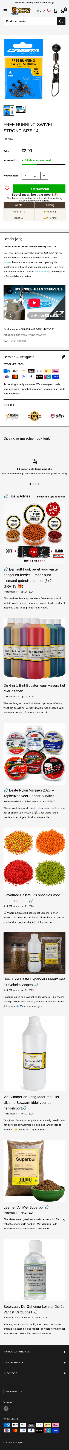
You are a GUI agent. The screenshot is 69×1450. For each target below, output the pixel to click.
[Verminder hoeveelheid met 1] (25, 175)
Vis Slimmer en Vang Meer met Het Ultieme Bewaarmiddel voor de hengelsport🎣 (31, 1102)
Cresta (8, 139)
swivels (8, 262)
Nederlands (11, 1391)
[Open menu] (5, 10)
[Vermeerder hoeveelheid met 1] (44, 175)
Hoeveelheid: (11, 175)
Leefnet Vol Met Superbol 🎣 (26, 1207)
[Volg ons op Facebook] (6, 1408)
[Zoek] (61, 21)
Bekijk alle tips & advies (51, 496)
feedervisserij (42, 271)
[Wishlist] (49, 11)
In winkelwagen (39, 188)
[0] (62, 11)
